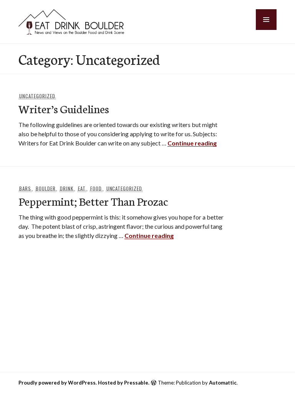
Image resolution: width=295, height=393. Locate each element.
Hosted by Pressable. (123, 383)
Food (96, 188)
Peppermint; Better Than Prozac (93, 201)
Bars (25, 188)
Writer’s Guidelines (63, 108)
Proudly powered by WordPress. (57, 383)
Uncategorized (37, 96)
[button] (266, 19)
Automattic (223, 383)
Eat (82, 188)
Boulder (46, 188)
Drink (66, 188)
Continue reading (192, 143)
